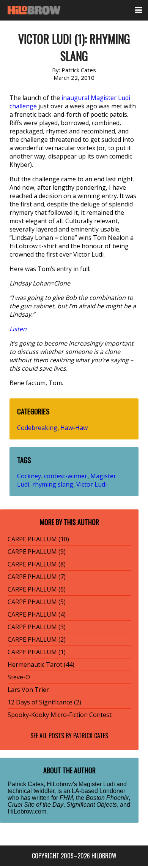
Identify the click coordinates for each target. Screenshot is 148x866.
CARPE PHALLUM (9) (37, 551)
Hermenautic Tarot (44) (41, 664)
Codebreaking (37, 427)
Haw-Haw (74, 427)
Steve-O (19, 677)
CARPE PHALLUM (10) (38, 539)
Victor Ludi (91, 484)
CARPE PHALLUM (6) (37, 589)
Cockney (29, 476)
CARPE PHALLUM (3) (37, 627)
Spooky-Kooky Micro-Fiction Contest (60, 715)
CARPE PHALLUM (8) (37, 564)
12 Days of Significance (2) (44, 702)
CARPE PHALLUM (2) (37, 639)
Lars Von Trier (28, 689)
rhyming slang (52, 484)
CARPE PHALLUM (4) (37, 614)
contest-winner (65, 476)
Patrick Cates (90, 735)
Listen (18, 329)
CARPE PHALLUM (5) (37, 602)
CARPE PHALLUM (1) (37, 652)
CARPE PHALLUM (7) (37, 577)
